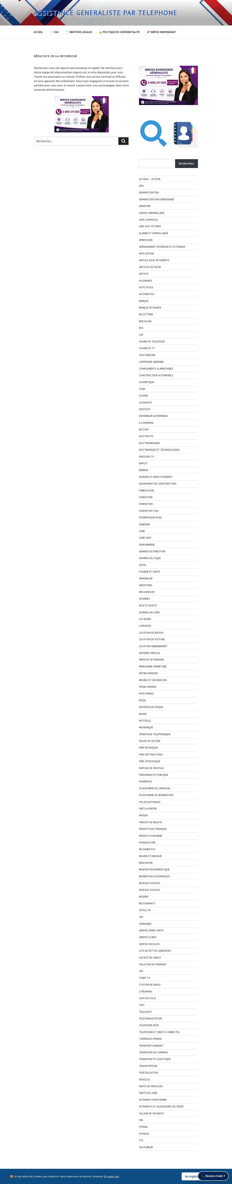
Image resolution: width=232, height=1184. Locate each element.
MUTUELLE (145, 720)
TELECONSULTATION (150, 1018)
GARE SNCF (145, 537)
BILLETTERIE (146, 314)
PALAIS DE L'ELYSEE (149, 741)
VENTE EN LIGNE (148, 1093)
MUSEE (143, 714)
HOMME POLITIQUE (150, 558)
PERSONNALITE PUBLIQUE (153, 774)
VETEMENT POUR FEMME (153, 1099)
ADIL (141, 185)
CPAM (142, 389)
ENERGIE (143, 470)
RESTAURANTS (147, 903)
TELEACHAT (145, 1011)
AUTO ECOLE (146, 287)
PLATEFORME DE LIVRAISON (154, 788)
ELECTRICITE (146, 436)
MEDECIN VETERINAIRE (151, 659)
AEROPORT (145, 206)
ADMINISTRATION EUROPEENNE (156, 199)
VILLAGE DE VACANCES (151, 1113)
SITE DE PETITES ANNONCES (155, 950)
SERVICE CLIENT (148, 937)
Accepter (191, 1176)
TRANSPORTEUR (148, 1066)
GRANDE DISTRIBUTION (152, 551)
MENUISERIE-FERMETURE (153, 666)
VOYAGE (143, 1126)
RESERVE (143, 896)
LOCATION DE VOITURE (152, 639)
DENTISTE (144, 409)
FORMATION (146, 504)
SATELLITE (145, 910)
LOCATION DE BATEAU (151, 632)
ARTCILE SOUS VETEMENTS (154, 260)
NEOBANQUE (146, 727)
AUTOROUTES (146, 294)
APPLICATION (146, 253)
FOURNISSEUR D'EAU (150, 517)
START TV (144, 978)
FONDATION (145, 497)
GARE (142, 531)
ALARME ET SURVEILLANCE (153, 233)
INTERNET (144, 598)
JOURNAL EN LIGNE (149, 612)
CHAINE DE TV (147, 348)
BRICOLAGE (145, 321)
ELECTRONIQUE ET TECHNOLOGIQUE (159, 449)
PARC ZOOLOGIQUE (149, 761)
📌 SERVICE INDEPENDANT (161, 32)
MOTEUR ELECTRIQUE (151, 707)
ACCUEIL (38, 32)
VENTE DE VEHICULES (151, 1086)
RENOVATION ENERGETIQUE (154, 869)
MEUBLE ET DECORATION (153, 680)
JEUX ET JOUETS (148, 605)
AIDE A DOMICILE (148, 219)
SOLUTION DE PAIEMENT (153, 964)
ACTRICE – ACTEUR (149, 179)
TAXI (141, 1005)
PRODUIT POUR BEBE (150, 835)
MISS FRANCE (146, 693)
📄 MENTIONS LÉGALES (79, 32)
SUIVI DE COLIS (147, 998)
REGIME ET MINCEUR (150, 856)
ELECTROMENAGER (149, 443)
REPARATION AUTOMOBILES (154, 876)
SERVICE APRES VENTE (151, 930)
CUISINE (143, 395)
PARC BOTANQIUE (148, 747)
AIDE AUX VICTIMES (150, 226)
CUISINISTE (145, 402)
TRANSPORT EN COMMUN (153, 1052)
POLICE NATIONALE (149, 802)
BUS (141, 328)
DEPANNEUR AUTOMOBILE (153, 416)
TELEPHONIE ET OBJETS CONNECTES (159, 1032)
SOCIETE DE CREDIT (150, 957)
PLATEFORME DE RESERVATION (156, 795)
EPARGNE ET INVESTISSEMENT (156, 477)
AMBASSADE (146, 240)
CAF (141, 334)
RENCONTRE (146, 862)
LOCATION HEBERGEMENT (153, 646)
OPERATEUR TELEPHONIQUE (154, 734)
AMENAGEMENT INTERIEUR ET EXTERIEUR (162, 246)
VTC (141, 1140)
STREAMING (145, 991)
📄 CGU (54, 32)
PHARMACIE (145, 781)
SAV (141, 917)
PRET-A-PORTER (148, 808)
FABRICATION (146, 490)
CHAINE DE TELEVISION (152, 341)
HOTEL (142, 565)
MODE (142, 700)
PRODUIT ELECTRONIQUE (153, 829)
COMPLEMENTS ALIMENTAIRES (156, 368)
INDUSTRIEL (145, 585)
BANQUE (143, 301)
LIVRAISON (145, 625)
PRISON (143, 815)
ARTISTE (143, 273)
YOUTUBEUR (146, 1147)
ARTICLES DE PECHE (150, 267)
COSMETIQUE (146, 382)
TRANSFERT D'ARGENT (151, 1045)
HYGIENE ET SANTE (149, 571)
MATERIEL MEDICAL (149, 653)
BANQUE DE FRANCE (150, 307)
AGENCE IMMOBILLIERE (151, 213)
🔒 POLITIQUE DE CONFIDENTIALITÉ (119, 32)
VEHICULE (144, 1079)
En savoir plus (111, 1176)
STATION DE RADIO (149, 984)
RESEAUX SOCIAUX (149, 883)
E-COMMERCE (146, 422)
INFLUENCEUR (146, 592)
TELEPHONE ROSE (149, 1025)
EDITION (143, 429)
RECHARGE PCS (147, 849)
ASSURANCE (145, 280)
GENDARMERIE (147, 544)
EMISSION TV (146, 456)
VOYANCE (144, 1133)
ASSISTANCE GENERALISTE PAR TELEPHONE (105, 13)
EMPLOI (143, 463)
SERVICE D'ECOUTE (149, 944)
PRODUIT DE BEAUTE (150, 822)
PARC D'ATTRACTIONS (151, 754)
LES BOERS (145, 619)
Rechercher (186, 163)
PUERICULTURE (147, 842)
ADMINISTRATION (149, 192)
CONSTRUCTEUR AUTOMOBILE (156, 375)
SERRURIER (145, 923)
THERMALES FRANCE (150, 1038)
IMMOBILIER (145, 578)
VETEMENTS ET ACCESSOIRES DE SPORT (161, 1106)
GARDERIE (144, 524)
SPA (141, 971)
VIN (141, 1120)
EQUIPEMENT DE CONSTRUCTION (157, 483)
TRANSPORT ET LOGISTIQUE (155, 1059)
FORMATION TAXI (149, 510)
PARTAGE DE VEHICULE (151, 768)
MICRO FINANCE (147, 686)
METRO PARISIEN (148, 673)
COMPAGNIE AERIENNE (151, 361)
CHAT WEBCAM (147, 355)
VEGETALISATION (148, 1072)
